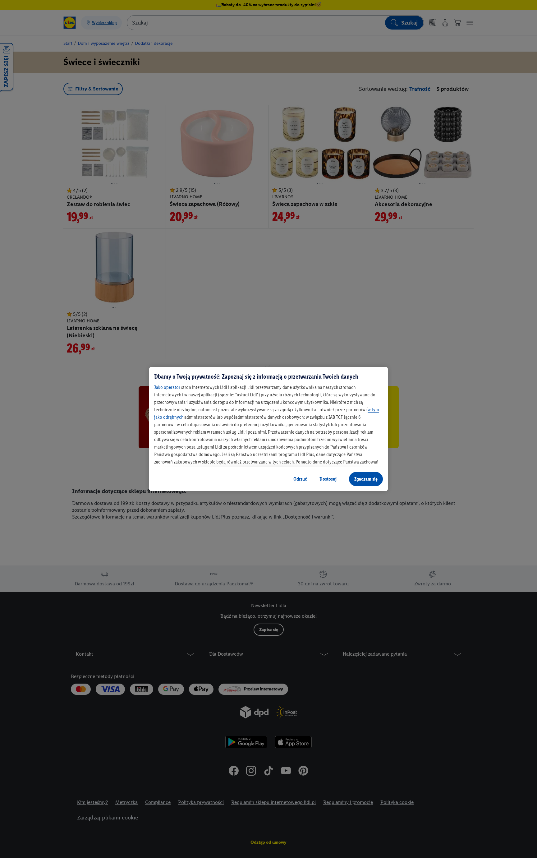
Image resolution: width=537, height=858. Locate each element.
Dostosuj (328, 479)
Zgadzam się (366, 479)
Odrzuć (300, 479)
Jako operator (167, 387)
